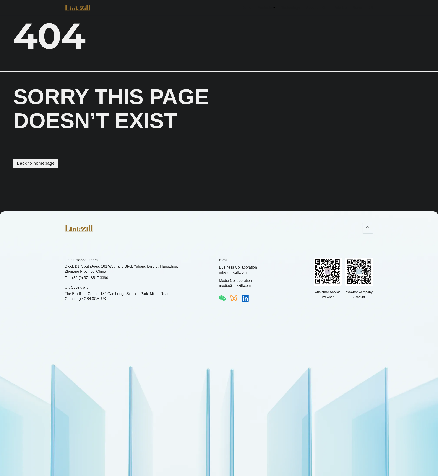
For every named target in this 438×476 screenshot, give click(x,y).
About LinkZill (317, 8)
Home (246, 8)
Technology (290, 8)
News (357, 8)
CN (370, 8)
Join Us (340, 8)
